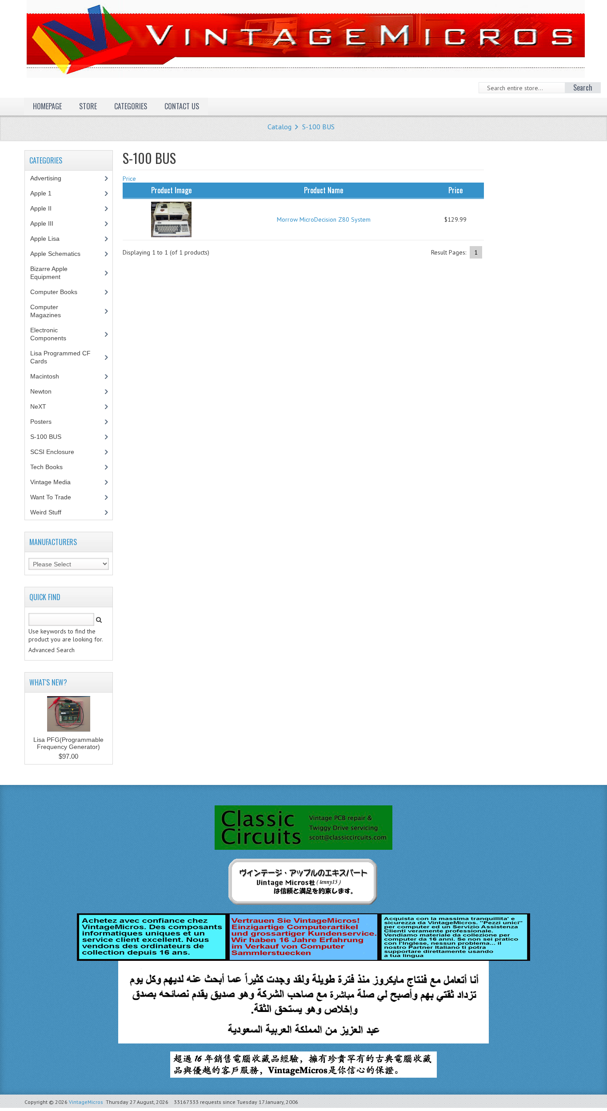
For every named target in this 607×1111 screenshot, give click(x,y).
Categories (130, 106)
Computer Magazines (52, 311)
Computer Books (60, 291)
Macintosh (49, 376)
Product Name (323, 190)
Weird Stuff (50, 512)
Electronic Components (53, 334)
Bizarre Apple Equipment (50, 272)
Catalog (280, 126)
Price (129, 179)
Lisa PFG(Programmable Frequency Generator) (68, 743)
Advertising (50, 178)
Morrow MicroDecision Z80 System (324, 219)
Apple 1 (45, 193)
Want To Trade (50, 497)
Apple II (45, 208)
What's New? (48, 682)
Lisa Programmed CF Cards (60, 357)
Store (88, 106)
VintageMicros (86, 1102)
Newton (41, 391)
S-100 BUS (318, 126)
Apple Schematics (60, 253)
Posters (45, 421)
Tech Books (53, 466)
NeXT (38, 406)
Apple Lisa (51, 238)
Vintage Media (55, 482)
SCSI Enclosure (57, 451)
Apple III (46, 223)
